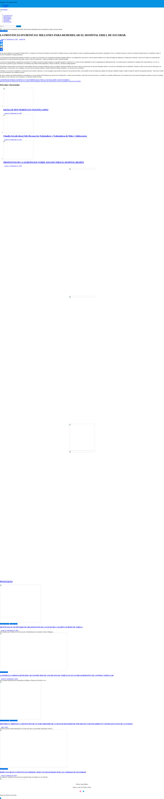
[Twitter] (82, 44)
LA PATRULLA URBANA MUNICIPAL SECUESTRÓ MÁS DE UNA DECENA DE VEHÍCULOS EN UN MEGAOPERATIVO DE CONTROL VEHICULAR (57, 675)
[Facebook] (82, 41)
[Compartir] (82, 49)
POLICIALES (7, 21)
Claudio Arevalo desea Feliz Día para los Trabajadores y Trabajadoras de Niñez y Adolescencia (45, 136)
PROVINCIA (7, 17)
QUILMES (6, 20)
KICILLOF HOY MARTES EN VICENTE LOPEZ (25, 110)
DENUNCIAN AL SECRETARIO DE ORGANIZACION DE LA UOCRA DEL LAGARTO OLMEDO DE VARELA (41, 627)
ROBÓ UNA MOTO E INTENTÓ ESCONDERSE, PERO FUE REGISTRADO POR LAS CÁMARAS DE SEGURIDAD (43, 772)
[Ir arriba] (0, 798)
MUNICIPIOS (7, 18)
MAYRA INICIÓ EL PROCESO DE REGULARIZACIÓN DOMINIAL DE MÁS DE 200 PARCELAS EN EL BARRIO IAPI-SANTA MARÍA (40, 81)
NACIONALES (7, 15)
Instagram (6, 5)
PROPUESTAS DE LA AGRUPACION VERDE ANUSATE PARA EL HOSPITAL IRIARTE (43, 162)
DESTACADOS (4, 624)
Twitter (5, 6)
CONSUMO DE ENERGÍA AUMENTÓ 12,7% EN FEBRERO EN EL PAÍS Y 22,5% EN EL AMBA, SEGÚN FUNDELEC (35, 79)
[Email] (82, 47)
